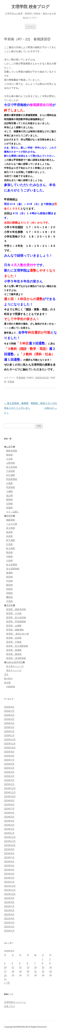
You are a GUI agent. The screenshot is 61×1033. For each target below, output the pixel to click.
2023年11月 (10, 841)
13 (28, 967)
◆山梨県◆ (9, 446)
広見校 (9, 544)
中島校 (9, 556)
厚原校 (9, 552)
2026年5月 (9, 719)
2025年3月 (9, 776)
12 (20, 967)
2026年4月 (9, 723)
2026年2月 (9, 731)
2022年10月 (10, 894)
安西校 (9, 593)
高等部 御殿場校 (15, 629)
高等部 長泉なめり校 (17, 634)
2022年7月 (9, 906)
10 (5, 967)
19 (20, 971)
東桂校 (9, 455)
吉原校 (9, 536)
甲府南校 (20, 377)
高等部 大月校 (14, 613)
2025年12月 (10, 739)
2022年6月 (9, 910)
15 (43, 967)
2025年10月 (10, 747)
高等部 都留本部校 (16, 609)
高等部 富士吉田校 (16, 617)
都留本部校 (11, 450)
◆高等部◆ (9, 605)
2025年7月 (9, 760)
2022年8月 (9, 902)
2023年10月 (10, 845)
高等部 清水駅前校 (16, 658)
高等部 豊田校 (14, 654)
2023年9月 (9, 849)
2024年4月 (9, 821)
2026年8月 (9, 707)
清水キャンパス (14, 670)
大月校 (9, 459)
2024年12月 (10, 788)
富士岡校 (10, 528)
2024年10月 (10, 796)
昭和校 (9, 499)
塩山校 (9, 495)
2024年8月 (9, 804)
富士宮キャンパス (15, 666)
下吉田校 (10, 471)
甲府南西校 (11, 479)
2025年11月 (10, 743)
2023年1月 (9, 882)
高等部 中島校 (14, 642)
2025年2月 (9, 780)
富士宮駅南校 (12, 568)
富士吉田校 (11, 467)
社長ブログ (9, 1006)
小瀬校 (9, 491)
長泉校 (9, 532)
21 (35, 971)
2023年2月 (9, 878)
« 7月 (7, 982)
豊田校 (9, 585)
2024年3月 (9, 825)
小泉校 (9, 560)
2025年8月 (9, 756)
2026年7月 (9, 711)
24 (5, 975)
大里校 (9, 483)
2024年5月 (9, 817)
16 (50, 967)
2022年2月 (9, 926)
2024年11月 (10, 792)
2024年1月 (9, 833)
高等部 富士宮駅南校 (17, 646)
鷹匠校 (9, 597)
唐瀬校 (9, 572)
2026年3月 (9, 727)
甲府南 (11, 381)
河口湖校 (10, 475)
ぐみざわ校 (11, 524)
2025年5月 (9, 768)
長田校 (9, 577)
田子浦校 (10, 540)
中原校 (9, 581)
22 (43, 971)
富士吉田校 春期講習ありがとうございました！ (17, 408)
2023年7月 (9, 857)
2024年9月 (9, 800)
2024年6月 (9, 812)
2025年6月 (9, 764)
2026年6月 (9, 715)
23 (50, 971)
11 (13, 967)
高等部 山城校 (14, 625)
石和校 (9, 503)
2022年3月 (9, 922)
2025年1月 (9, 784)
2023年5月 (9, 865)
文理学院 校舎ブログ (30, 6)
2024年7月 (9, 808)
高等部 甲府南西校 (16, 621)
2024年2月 (9, 829)
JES (6, 674)
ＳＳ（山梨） (12, 511)
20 (28, 971)
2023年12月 (10, 837)
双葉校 (9, 507)
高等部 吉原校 (14, 638)
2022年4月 (9, 918)
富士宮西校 (11, 564)
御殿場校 (10, 520)
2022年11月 (10, 890)
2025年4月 (9, 772)
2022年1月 (9, 930)
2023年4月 (9, 869)
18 (13, 971)
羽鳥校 (9, 589)
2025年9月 (9, 751)
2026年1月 (9, 735)
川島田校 (10, 686)
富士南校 (10, 548)
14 (35, 967)
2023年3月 (9, 873)
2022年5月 (9, 914)
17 (5, 971)
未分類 (7, 682)
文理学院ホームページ (15, 1002)
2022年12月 (10, 886)
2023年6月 (9, 861)
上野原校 (10, 463)
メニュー (30, 26)
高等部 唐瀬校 (14, 650)
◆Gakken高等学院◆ (14, 662)
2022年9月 (9, 898)
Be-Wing (8, 678)
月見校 (9, 601)
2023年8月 (9, 853)
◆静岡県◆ (9, 516)
